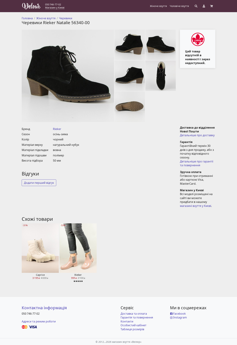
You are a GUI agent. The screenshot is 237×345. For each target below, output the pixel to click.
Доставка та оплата (134, 313)
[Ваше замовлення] (211, 6)
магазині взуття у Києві (195, 206)
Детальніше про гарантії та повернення (197, 163)
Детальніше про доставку (197, 135)
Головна (27, 18)
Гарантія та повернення (137, 317)
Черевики (65, 18)
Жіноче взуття (46, 18)
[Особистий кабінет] (204, 6)
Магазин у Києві (55, 7)
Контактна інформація (44, 307)
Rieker (57, 129)
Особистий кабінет (133, 325)
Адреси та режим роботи (39, 321)
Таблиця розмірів (132, 329)
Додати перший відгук (39, 183)
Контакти (127, 321)
